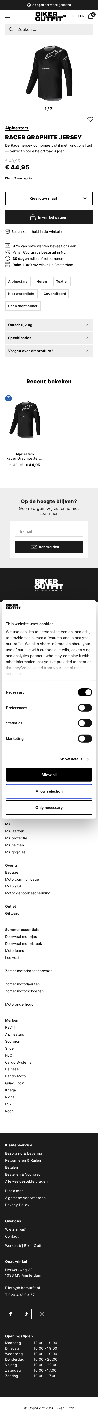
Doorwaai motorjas (21, 936)
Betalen (11, 1167)
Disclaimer (14, 1191)
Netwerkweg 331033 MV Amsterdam (23, 1272)
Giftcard (12, 913)
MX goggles (15, 852)
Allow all (49, 775)
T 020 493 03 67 (20, 1295)
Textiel (62, 281)
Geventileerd (55, 294)
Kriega (10, 1090)
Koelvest (12, 957)
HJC (8, 1055)
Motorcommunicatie (22, 879)
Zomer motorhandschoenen (29, 971)
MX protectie (16, 838)
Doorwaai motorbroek (23, 943)
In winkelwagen (52, 217)
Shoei (10, 1048)
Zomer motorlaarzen (22, 984)
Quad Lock (14, 1083)
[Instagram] (42, 1314)
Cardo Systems (18, 1062)
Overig (11, 865)
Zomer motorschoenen (24, 991)
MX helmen (14, 845)
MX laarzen (14, 831)
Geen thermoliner (23, 306)
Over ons (13, 1221)
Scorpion (12, 1041)
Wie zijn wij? (15, 1229)
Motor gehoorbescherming (28, 893)
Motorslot (13, 886)
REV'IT (10, 1027)
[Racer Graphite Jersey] (25, 420)
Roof (9, 1111)
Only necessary (49, 807)
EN (73, 16)
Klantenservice (18, 1145)
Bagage (11, 872)
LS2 (8, 1104)
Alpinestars (17, 127)
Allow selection (49, 791)
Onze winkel (16, 1261)
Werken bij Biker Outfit (24, 1245)
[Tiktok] (26, 1314)
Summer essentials (22, 929)
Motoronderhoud (19, 1004)
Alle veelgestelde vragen (26, 1181)
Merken (12, 1020)
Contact (12, 1236)
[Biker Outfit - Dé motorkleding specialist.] (49, 19)
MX (8, 824)
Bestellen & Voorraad (23, 1174)
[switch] (85, 708)
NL (65, 16)
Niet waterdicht (21, 294)
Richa (10, 1097)
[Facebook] (10, 1314)
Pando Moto (15, 1076)
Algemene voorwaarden (25, 1198)
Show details (71, 759)
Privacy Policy (17, 1205)
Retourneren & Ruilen (23, 1160)
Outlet (10, 906)
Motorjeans (14, 950)
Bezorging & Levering (23, 1153)
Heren (42, 281)
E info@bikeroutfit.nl (22, 1288)
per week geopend (51, 5)
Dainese (12, 1069)
